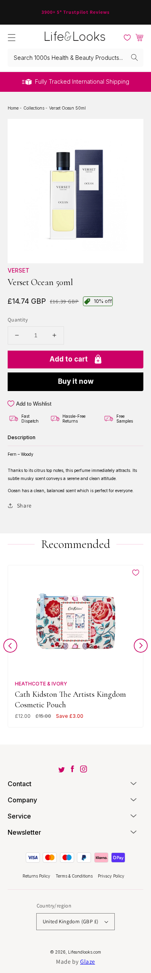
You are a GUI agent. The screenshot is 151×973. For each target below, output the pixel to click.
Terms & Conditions (75, 876)
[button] (12, 38)
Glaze (87, 961)
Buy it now (75, 381)
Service (19, 816)
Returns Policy (37, 876)
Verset (18, 270)
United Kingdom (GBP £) (71, 921)
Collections (34, 108)
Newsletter (24, 832)
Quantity (18, 319)
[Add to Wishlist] (135, 572)
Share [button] (24, 505)
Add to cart (69, 359)
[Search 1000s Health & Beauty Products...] (134, 57)
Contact (19, 784)
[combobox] (76, 58)
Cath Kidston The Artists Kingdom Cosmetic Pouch (70, 699)
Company (22, 800)
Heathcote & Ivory (41, 684)
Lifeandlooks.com (84, 952)
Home (14, 108)
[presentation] (10, 647)
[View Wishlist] (127, 38)
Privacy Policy (111, 876)
